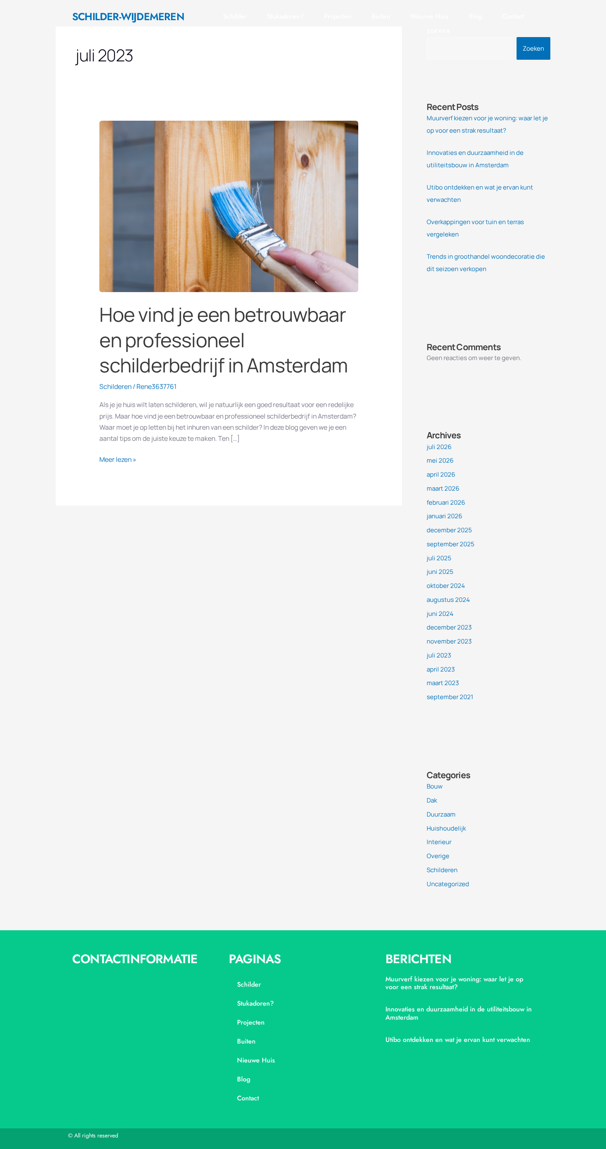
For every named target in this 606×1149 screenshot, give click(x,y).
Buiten (381, 16)
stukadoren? (285, 16)
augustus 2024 (448, 599)
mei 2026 (440, 460)
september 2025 (450, 544)
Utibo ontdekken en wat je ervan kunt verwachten (457, 1039)
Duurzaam (441, 814)
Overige (438, 856)
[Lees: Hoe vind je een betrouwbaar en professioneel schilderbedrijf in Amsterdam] (228, 205)
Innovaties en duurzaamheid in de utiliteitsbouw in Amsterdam (458, 1013)
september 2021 (450, 697)
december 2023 (449, 627)
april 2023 (441, 669)
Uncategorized (448, 884)
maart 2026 (443, 488)
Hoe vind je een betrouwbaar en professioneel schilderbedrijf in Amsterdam (223, 339)
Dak (432, 800)
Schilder (235, 16)
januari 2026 (444, 516)
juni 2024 (440, 613)
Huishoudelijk (446, 828)
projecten (338, 16)
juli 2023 (439, 655)
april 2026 (441, 474)
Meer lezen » (117, 459)
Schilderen (115, 386)
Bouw (435, 786)
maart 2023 (443, 683)
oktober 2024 (446, 585)
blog (475, 16)
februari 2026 (446, 502)
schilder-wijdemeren (128, 16)
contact (513, 16)
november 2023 (449, 641)
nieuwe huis (430, 16)
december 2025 (449, 530)
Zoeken (533, 48)
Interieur (439, 842)
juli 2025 (439, 558)
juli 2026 (439, 446)
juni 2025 (440, 571)
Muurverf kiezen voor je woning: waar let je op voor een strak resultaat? (454, 983)
